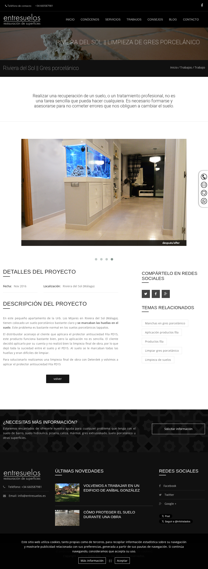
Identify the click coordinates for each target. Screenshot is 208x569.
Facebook (169, 486)
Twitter (169, 495)
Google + (170, 504)
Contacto (191, 19)
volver (58, 379)
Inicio (70, 19)
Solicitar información (178, 429)
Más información (92, 561)
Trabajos (134, 19)
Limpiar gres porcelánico (162, 351)
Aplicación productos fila (162, 332)
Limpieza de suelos (158, 360)
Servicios (112, 19)
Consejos (155, 19)
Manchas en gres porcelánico (165, 323)
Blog (173, 19)
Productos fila (154, 341)
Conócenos (90, 19)
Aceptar (122, 561)
